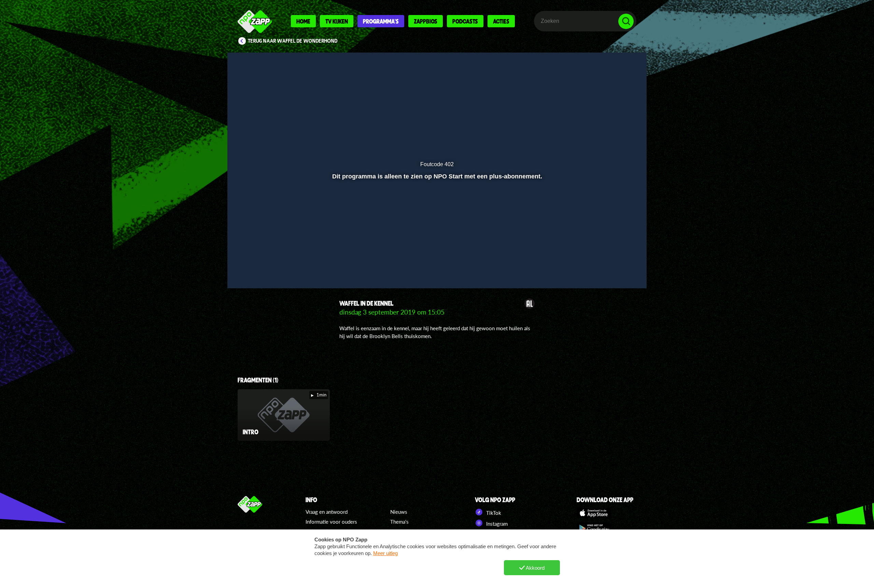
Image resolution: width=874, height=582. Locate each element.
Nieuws (398, 512)
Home (303, 21)
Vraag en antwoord (327, 512)
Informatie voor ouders (331, 522)
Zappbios (425, 21)
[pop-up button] (604, 265)
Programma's (381, 21)
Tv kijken (336, 21)
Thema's (399, 522)
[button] (254, 265)
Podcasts (465, 21)
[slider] (436, 250)
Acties (501, 21)
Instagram (496, 524)
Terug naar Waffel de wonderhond (293, 41)
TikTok (493, 513)
